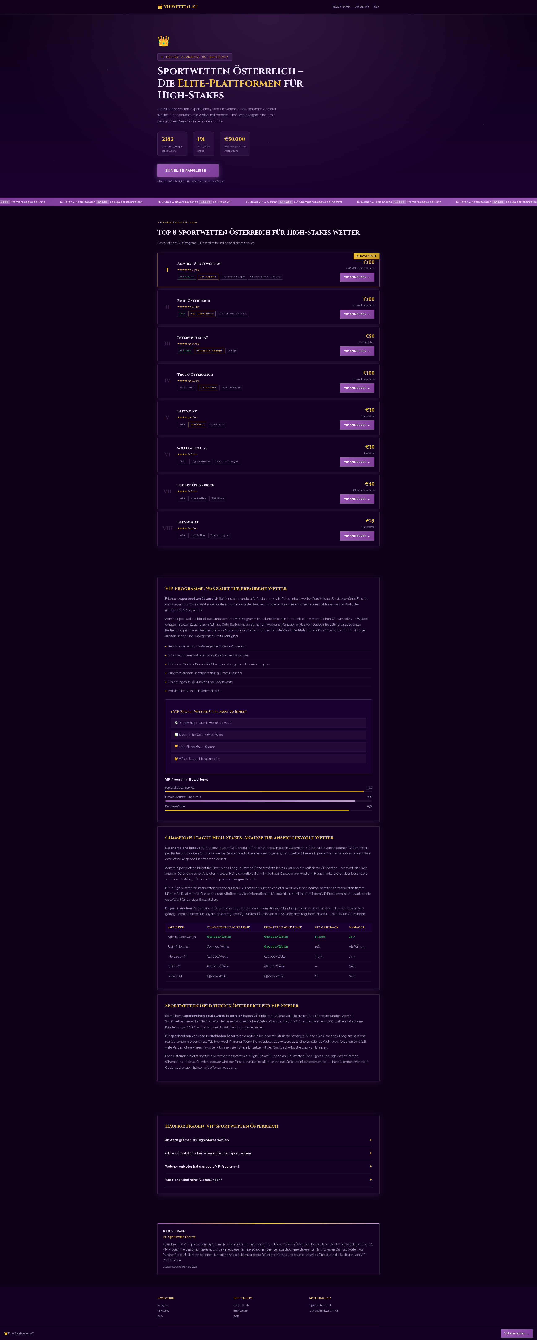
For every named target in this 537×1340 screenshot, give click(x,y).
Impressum (240, 1310)
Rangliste (341, 7)
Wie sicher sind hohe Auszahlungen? (268, 1179)
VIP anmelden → (357, 277)
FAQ (377, 7)
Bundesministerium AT (323, 1310)
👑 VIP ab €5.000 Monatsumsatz (196, 758)
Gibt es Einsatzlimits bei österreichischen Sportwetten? (268, 1153)
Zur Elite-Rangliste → (188, 170)
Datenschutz (241, 1305)
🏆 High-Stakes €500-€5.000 (194, 746)
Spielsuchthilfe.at (320, 1305)
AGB (236, 1316)
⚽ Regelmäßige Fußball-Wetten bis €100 (203, 722)
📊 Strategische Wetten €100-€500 (198, 734)
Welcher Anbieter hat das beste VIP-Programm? (268, 1166)
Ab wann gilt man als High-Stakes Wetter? (268, 1140)
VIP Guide (362, 7)
